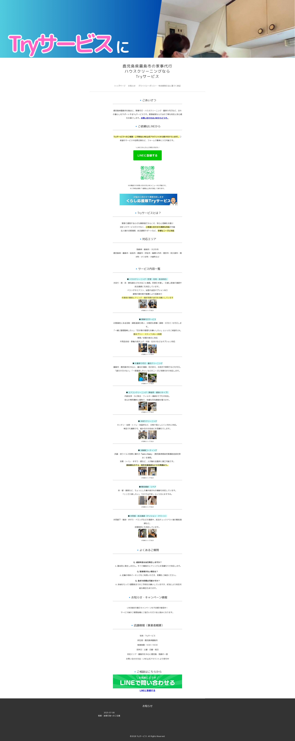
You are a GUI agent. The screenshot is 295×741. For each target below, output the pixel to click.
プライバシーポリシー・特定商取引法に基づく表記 (159, 86)
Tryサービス (142, 736)
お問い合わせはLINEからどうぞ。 (155, 118)
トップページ (119, 86)
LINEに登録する (147, 155)
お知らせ (132, 86)
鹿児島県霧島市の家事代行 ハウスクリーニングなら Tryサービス (147, 71)
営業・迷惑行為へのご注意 (109, 714)
